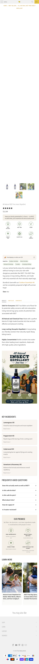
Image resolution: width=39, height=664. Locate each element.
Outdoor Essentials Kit (26, 282)
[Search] (32, 2)
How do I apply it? (8, 505)
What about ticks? (8, 500)
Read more (6, 429)
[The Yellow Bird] (19, 2)
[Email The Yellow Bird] (25, 645)
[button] (7, 208)
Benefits (4, 300)
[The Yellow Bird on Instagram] (22, 645)
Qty (4, 242)
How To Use (11, 300)
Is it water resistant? (9, 510)
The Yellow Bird (21, 651)
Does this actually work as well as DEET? (16, 485)
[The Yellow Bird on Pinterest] (19, 645)
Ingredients (19, 300)
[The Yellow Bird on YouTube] (16, 645)
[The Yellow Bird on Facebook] (13, 645)
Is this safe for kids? (9, 490)
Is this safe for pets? (9, 495)
